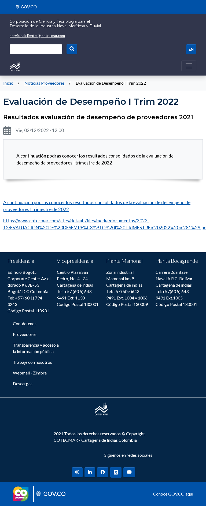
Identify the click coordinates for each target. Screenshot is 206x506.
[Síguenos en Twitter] (116, 472)
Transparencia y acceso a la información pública (36, 348)
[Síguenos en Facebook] (102, 472)
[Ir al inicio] (15, 65)
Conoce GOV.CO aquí (173, 493)
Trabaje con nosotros (32, 362)
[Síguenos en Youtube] (129, 472)
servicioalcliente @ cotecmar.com (37, 35)
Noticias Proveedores (44, 82)
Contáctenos (24, 323)
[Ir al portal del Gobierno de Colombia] (24, 6)
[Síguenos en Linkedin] (89, 472)
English (191, 49)
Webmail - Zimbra (30, 372)
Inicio (8, 82)
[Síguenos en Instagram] (77, 472)
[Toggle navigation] (188, 66)
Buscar (72, 49)
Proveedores (24, 334)
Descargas (22, 383)
